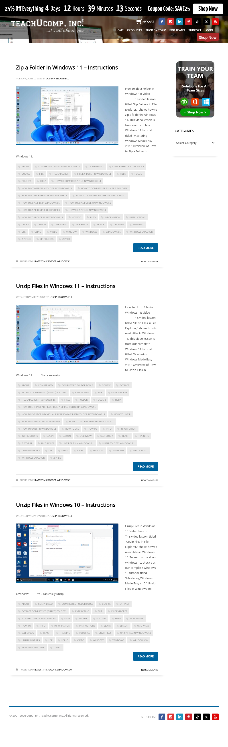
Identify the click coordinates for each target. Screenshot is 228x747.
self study (81, 224)
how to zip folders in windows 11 (42, 217)
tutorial (138, 224)
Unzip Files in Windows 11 (78, 443)
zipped (66, 239)
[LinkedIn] (179, 21)
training (118, 224)
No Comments (149, 261)
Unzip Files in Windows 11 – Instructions (65, 286)
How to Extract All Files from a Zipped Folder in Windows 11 (59, 407)
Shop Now (208, 9)
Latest (39, 261)
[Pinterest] (188, 21)
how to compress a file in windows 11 (78, 181)
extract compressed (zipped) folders (44, 392)
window (71, 231)
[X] (206, 21)
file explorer (60, 173)
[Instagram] (170, 21)
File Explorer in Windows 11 (94, 173)
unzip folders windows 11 (118, 443)
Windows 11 (113, 231)
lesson (42, 224)
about (25, 166)
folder (138, 173)
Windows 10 (140, 640)
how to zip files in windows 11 (87, 210)
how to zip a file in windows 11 (41, 202)
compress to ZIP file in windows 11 (59, 166)
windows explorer (141, 231)
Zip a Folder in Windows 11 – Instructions (67, 67)
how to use (72, 428)
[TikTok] (197, 21)
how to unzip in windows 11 (39, 428)
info (93, 217)
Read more (146, 248)
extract (124, 385)
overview (61, 224)
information (112, 217)
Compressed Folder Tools (128, 166)
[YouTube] (215, 21)
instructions (137, 217)
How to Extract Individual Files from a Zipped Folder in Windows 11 (63, 414)
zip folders (46, 239)
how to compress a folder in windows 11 (47, 188)
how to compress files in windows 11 (44, 195)
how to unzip (122, 414)
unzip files (47, 443)
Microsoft (49, 261)
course (26, 173)
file (41, 173)
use (24, 231)
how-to (76, 217)
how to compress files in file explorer (104, 188)
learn (25, 224)
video (53, 231)
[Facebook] (162, 21)
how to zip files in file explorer (41, 210)
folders (26, 181)
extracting (82, 392)
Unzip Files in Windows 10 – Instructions (65, 504)
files (123, 173)
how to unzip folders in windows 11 (91, 421)
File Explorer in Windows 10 (38, 618)
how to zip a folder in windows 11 (90, 202)
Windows (91, 231)
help (43, 181)
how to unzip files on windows (41, 421)
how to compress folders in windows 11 (101, 195)
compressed (96, 166)
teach (100, 224)
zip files (26, 239)
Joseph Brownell (57, 78)
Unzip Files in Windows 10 (135, 632)
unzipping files (31, 450)
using (38, 231)
